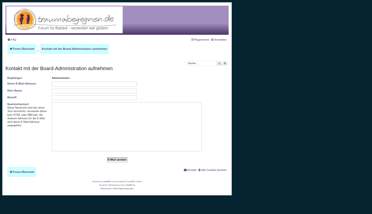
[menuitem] (11, 40)
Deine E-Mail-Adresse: (22, 83)
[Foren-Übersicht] (64, 20)
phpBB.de (130, 185)
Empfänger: (15, 77)
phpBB (107, 181)
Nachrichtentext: (18, 104)
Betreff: (12, 97)
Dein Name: (14, 90)
